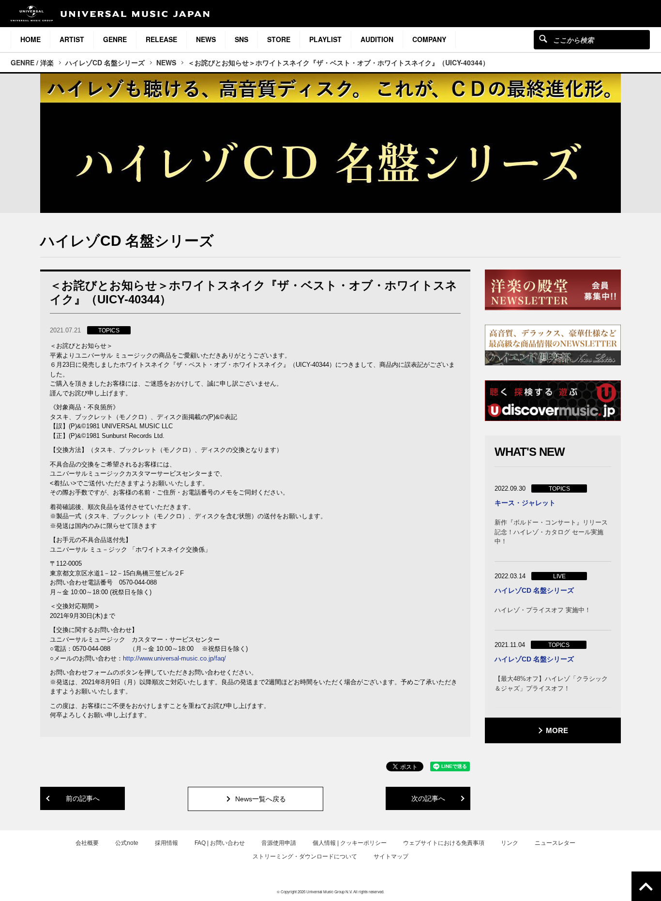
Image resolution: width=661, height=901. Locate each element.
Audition (377, 39)
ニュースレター (555, 843)
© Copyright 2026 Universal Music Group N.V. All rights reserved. (330, 891)
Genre (115, 39)
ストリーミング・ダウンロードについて (305, 856)
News (206, 39)
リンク (509, 843)
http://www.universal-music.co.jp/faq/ (174, 658)
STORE (278, 39)
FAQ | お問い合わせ (220, 843)
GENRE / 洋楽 (32, 62)
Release (161, 39)
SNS (241, 39)
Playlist (325, 39)
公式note (126, 843)
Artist (72, 39)
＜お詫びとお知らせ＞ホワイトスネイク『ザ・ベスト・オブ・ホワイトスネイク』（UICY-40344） (338, 62)
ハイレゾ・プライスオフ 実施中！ (543, 610)
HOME (30, 39)
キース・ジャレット (525, 503)
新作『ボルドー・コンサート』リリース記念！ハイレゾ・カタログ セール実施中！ (551, 532)
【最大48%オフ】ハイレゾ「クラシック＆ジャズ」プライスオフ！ (551, 683)
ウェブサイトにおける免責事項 (443, 843)
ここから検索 (543, 38)
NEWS (166, 62)
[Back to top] (646, 886)
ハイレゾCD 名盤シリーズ (105, 62)
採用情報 (166, 843)
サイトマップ (391, 856)
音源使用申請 (278, 843)
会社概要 (87, 843)
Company (429, 39)
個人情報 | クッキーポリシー (350, 843)
